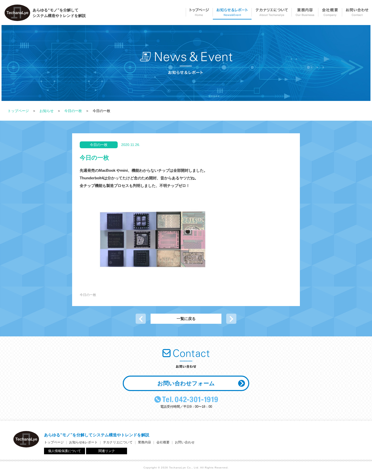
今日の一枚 (73, 111)
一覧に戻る (186, 318)
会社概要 (330, 14)
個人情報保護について (64, 451)
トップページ (199, 14)
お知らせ (46, 111)
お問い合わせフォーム (186, 383)
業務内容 (305, 14)
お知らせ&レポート (83, 442)
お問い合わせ (357, 14)
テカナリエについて (272, 14)
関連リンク (106, 451)
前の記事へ (141, 319)
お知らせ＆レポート (232, 14)
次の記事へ (231, 319)
